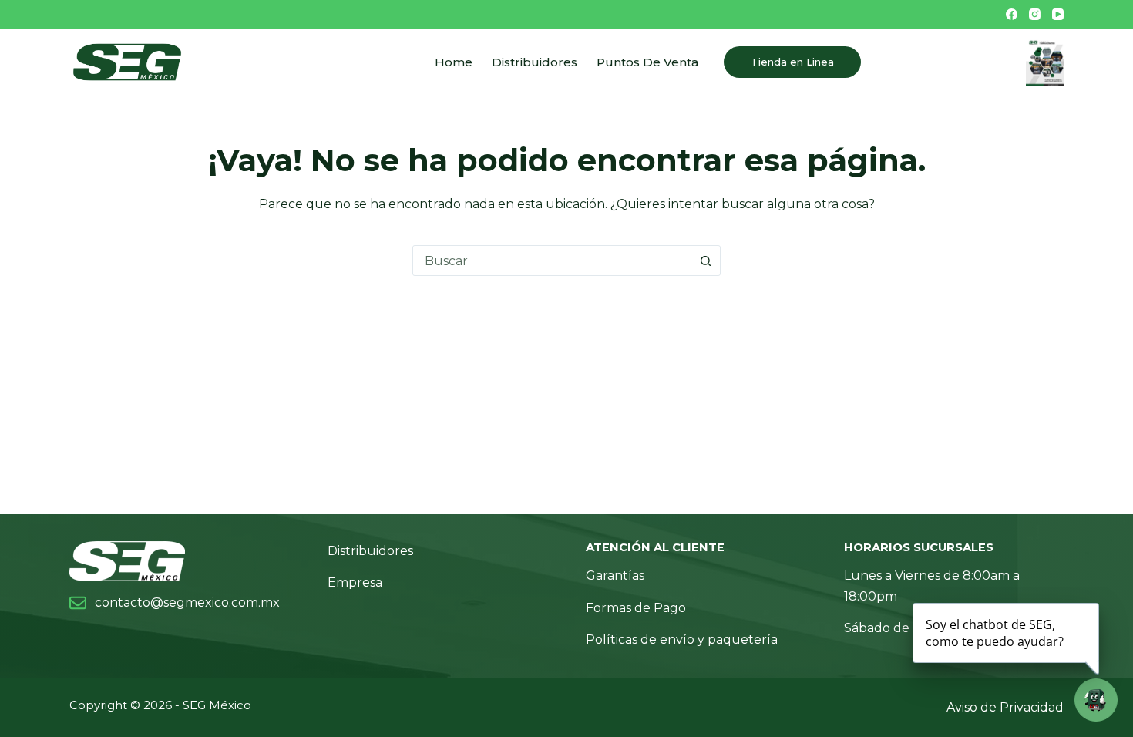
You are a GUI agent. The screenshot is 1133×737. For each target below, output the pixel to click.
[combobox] (552, 260)
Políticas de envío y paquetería (682, 639)
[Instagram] (1035, 14)
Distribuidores (534, 62)
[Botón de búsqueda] (705, 260)
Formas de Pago (636, 608)
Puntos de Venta (647, 62)
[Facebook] (1011, 14)
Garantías (615, 575)
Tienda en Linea (792, 62)
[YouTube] (1058, 14)
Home (453, 62)
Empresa (355, 582)
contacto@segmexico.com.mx (187, 602)
